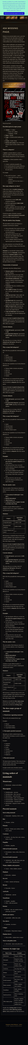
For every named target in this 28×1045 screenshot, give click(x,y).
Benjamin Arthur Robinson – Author (3, 17)
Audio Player (13, 17)
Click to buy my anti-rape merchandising (14, 85)
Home (16, 17)
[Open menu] (26, 17)
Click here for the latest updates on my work (14, 13)
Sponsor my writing (22, 17)
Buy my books (8, 17)
